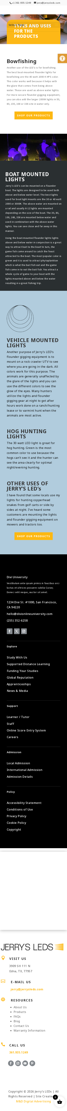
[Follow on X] (17, 631)
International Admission (25, 770)
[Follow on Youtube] (25, 1063)
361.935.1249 (18, 1052)
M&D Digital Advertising (33, 1101)
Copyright (14, 830)
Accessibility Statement (24, 803)
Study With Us (17, 657)
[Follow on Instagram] (24, 631)
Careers (12, 737)
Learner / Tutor (18, 717)
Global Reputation (20, 677)
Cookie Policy (16, 823)
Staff (10, 724)
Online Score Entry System (26, 730)
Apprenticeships (19, 684)
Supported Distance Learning (28, 664)
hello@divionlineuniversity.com (30, 614)
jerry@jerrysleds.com (27, 989)
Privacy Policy (16, 816)
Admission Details (20, 777)
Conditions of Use (20, 809)
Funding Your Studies (22, 671)
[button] (62, 58)
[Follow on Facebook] (10, 631)
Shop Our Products (33, 115)
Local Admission (18, 763)
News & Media (17, 691)
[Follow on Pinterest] (32, 1063)
